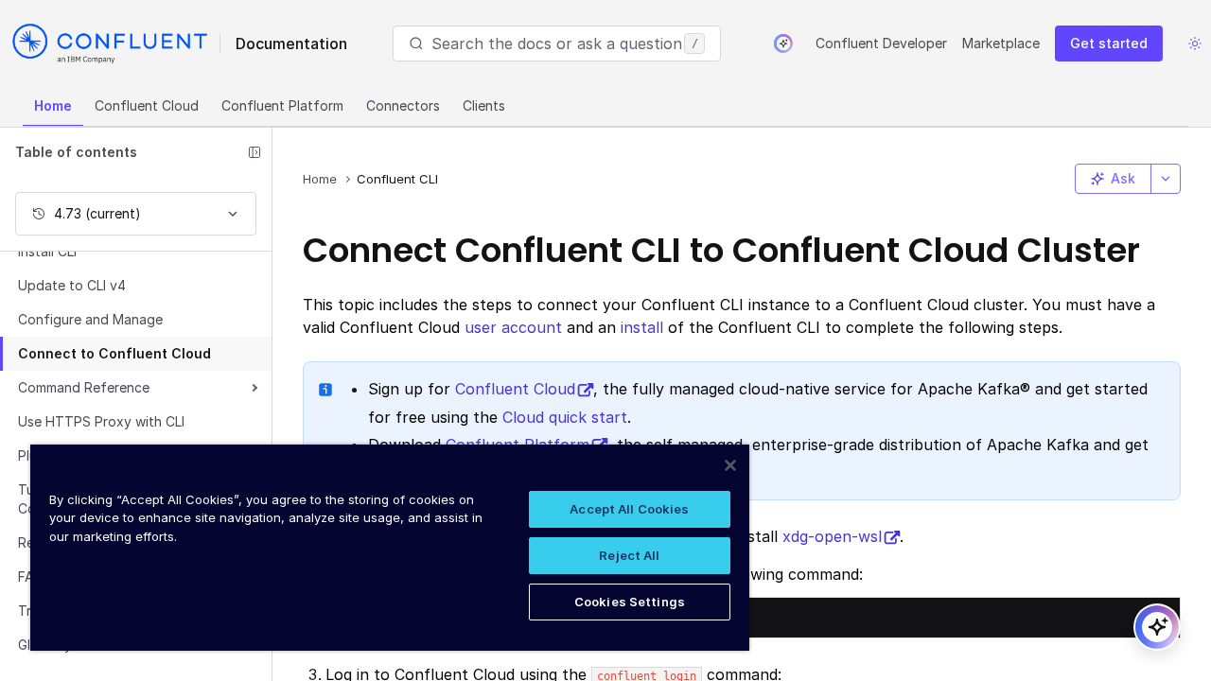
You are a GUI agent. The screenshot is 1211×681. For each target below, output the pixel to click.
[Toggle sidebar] (254, 152)
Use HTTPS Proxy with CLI (101, 421)
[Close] (730, 465)
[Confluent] (109, 43)
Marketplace (1001, 43)
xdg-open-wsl (832, 536)
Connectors (403, 105)
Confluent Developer (881, 43)
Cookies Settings (629, 601)
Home (53, 105)
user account (513, 327)
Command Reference (83, 387)
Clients (484, 105)
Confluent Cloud (147, 105)
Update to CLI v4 (72, 285)
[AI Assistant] (783, 43)
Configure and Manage (90, 319)
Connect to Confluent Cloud (114, 353)
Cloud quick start (564, 417)
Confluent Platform (282, 105)
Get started (1109, 43)
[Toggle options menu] (1165, 179)
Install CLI (47, 251)
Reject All (629, 555)
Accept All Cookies (629, 508)
